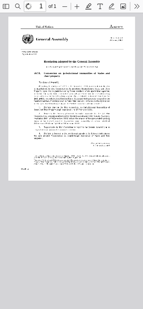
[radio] (88, 6)
